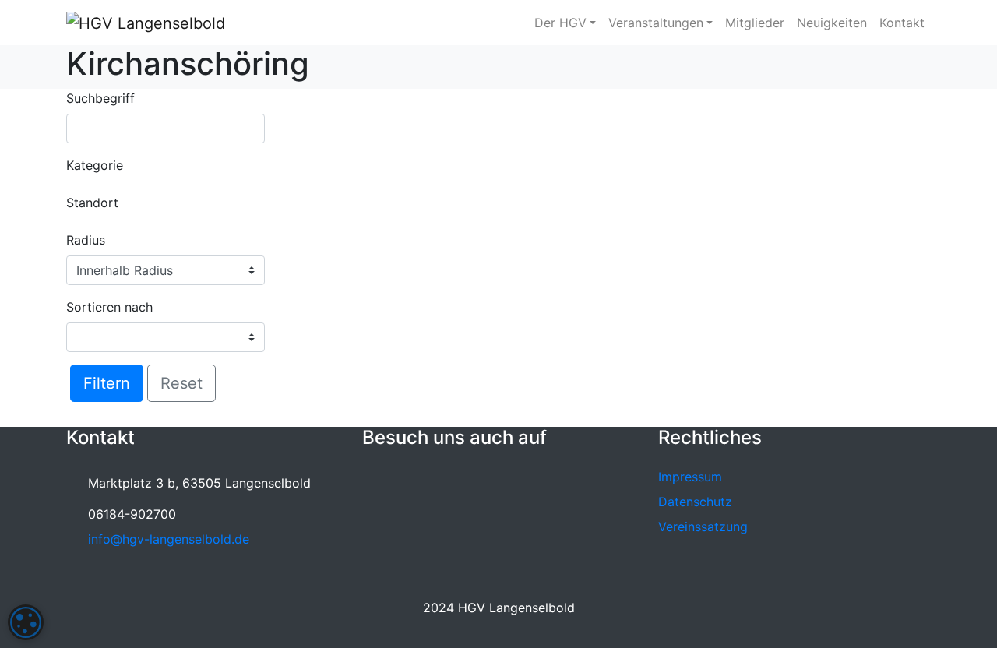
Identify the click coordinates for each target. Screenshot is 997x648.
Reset (181, 383)
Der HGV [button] (560, 22)
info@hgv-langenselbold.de (168, 539)
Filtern (106, 383)
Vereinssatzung (703, 526)
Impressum (690, 476)
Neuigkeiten (832, 22)
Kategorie (94, 165)
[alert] (26, 622)
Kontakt (902, 22)
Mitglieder (754, 22)
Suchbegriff (100, 98)
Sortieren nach (109, 307)
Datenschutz (695, 501)
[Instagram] (410, 482)
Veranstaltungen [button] (655, 22)
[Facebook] (377, 482)
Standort (92, 202)
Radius (85, 240)
